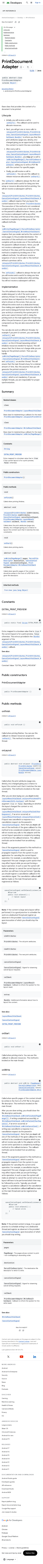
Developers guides (8, 1482)
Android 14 (5, 1459)
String (7, 449)
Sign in (37, 3)
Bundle (23, 521)
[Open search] (27, 2)
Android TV (6, 1439)
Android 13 (5, 1462)
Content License (24, 1341)
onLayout (7, 513)
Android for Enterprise (9, 1372)
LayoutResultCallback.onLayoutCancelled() (21, 817)
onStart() (11, 123)
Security (4, 1375)
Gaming (5, 1398)
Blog (3, 1386)
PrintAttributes (33, 204)
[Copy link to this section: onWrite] (12, 1070)
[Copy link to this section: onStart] (11, 1033)
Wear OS (5, 1428)
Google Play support (9, 1508)
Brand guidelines (23, 1548)
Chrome (4, 1529)
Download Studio (8, 1489)
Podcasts (5, 1389)
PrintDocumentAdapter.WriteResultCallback (22, 428)
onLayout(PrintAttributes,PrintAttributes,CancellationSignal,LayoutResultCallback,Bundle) (23, 134)
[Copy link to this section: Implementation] (20, 287)
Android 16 (5, 1452)
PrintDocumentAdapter (13, 477)
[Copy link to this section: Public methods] (24, 704)
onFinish (8, 498)
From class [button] (16, 590)
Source (4, 1379)
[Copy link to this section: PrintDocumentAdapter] (28, 683)
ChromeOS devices (8, 1432)
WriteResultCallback (11, 1317)
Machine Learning (8, 1402)
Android (4, 1368)
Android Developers (8, 18)
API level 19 (12, 55)
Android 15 (5, 1455)
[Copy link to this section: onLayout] (13, 750)
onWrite (7, 558)
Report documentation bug (11, 1505)
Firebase (5, 1533)
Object (13, 83)
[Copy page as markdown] (28, 67)
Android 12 (5, 1466)
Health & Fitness (7, 1405)
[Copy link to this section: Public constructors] (29, 675)
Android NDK (6, 1492)
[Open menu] (3, 2)
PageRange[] (16, 558)
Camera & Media (8, 1409)
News (4, 1382)
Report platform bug (9, 1501)
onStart (7, 543)
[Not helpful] (19, 22)
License (11, 1548)
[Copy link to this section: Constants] (17, 602)
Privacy (4, 1412)
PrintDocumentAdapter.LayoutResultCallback (23, 411)
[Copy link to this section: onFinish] (12, 711)
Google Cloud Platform (10, 1536)
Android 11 (5, 1469)
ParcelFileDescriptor (27, 1085)
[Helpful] (15, 22)
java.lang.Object (7, 89)
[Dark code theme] (39, 620)
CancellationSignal (12, 517)
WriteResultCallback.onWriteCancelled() (20, 1126)
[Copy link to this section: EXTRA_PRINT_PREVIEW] (28, 609)
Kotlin (32, 71)
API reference (9, 11)
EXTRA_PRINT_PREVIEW (12, 454)
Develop (20, 18)
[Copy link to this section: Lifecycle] (13, 115)
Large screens (7, 1425)
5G (3, 1416)
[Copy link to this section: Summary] (16, 392)
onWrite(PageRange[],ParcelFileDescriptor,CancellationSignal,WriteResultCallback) (23, 162)
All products (6, 1540)
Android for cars (7, 1435)
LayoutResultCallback (11, 1016)
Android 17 (5, 1448)
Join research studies (9, 1512)
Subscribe (30, 1553)
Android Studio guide (9, 1478)
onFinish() (11, 174)
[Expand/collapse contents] (14, 27)
